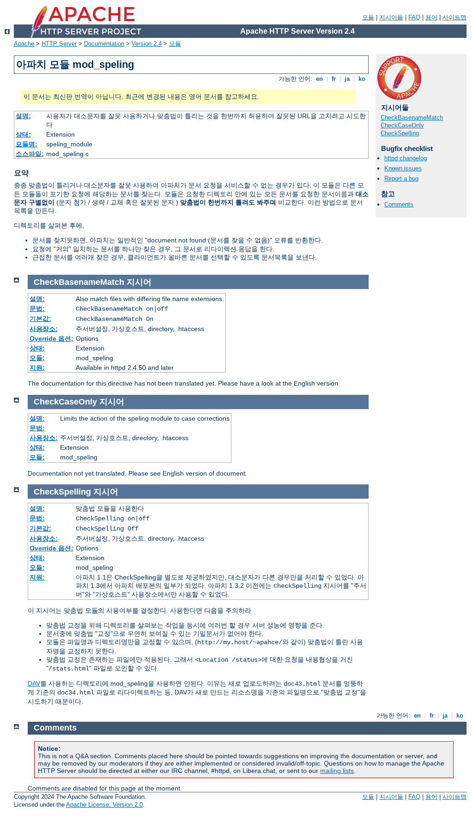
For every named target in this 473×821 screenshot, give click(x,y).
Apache (24, 43)
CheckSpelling (400, 133)
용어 (431, 17)
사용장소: (44, 328)
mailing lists (337, 770)
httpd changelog (405, 158)
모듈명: (26, 144)
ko (362, 78)
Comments (398, 204)
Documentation (104, 43)
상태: (23, 134)
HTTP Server (59, 43)
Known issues (403, 168)
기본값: (40, 318)
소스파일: (30, 153)
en (319, 78)
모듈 (368, 17)
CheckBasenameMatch (412, 117)
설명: (23, 116)
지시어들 (391, 17)
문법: (37, 308)
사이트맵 (455, 17)
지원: (37, 367)
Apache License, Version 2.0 (104, 804)
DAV (34, 683)
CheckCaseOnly (402, 125)
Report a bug (401, 178)
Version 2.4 (147, 43)
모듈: (37, 358)
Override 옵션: (51, 338)
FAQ (414, 17)
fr (334, 78)
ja (347, 78)
